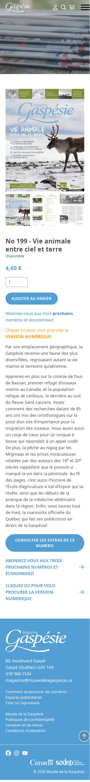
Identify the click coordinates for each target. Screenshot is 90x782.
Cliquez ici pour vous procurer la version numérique (30, 592)
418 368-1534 (18, 673)
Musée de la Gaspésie (24, 714)
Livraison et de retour (24, 725)
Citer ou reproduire (22, 702)
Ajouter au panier (32, 298)
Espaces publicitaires (24, 697)
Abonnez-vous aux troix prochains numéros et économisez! (34, 567)
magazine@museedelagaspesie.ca (39, 680)
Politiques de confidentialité (30, 719)
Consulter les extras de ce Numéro (45, 543)
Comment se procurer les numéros (36, 691)
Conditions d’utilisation (26, 730)
